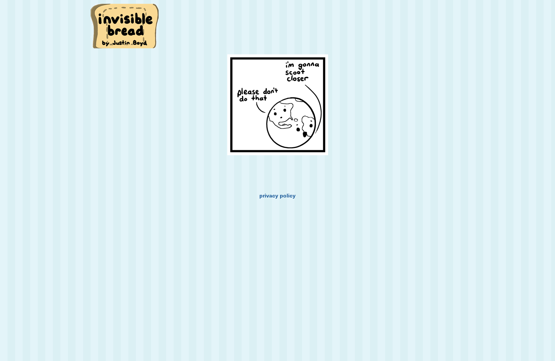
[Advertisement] (320, 22)
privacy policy (277, 196)
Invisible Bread (125, 25)
